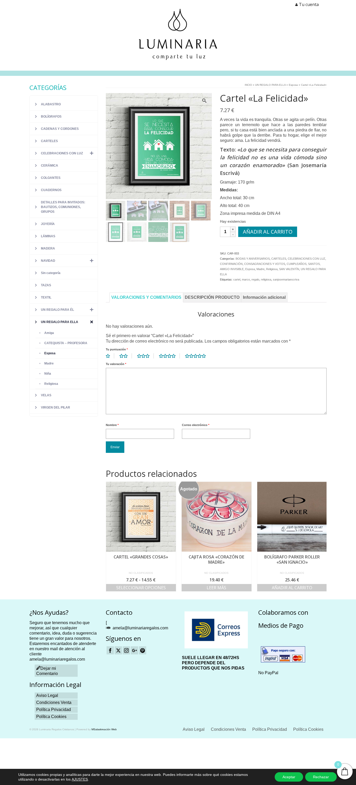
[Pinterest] (142, 650)
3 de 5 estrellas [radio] (145, 355)
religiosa (266, 279)
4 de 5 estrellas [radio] (169, 355)
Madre (260, 269)
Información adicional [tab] (264, 297)
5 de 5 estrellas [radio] (197, 355)
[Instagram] (126, 650)
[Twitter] (118, 650)
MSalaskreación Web (104, 729)
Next (322, 536)
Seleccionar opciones (141, 588)
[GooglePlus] (134, 650)
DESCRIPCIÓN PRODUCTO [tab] (212, 297)
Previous (110, 536)
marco (246, 279)
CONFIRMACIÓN (231, 263)
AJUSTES (80, 779)
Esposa (250, 269)
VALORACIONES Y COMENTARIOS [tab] (146, 297)
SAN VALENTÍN (289, 269)
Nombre (112, 425)
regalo (255, 279)
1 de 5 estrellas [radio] (110, 355)
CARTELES (278, 258)
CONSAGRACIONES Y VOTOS (264, 263)
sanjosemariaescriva (286, 279)
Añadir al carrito (267, 231)
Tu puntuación (117, 349)
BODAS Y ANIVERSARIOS (253, 258)
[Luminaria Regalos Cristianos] (178, 34)
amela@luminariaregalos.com (140, 628)
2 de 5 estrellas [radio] (125, 355)
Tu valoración (116, 364)
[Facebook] (110, 650)
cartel (236, 279)
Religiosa (272, 269)
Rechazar (321, 777)
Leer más (216, 588)
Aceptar (289, 777)
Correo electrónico (195, 425)
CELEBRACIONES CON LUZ (306, 258)
